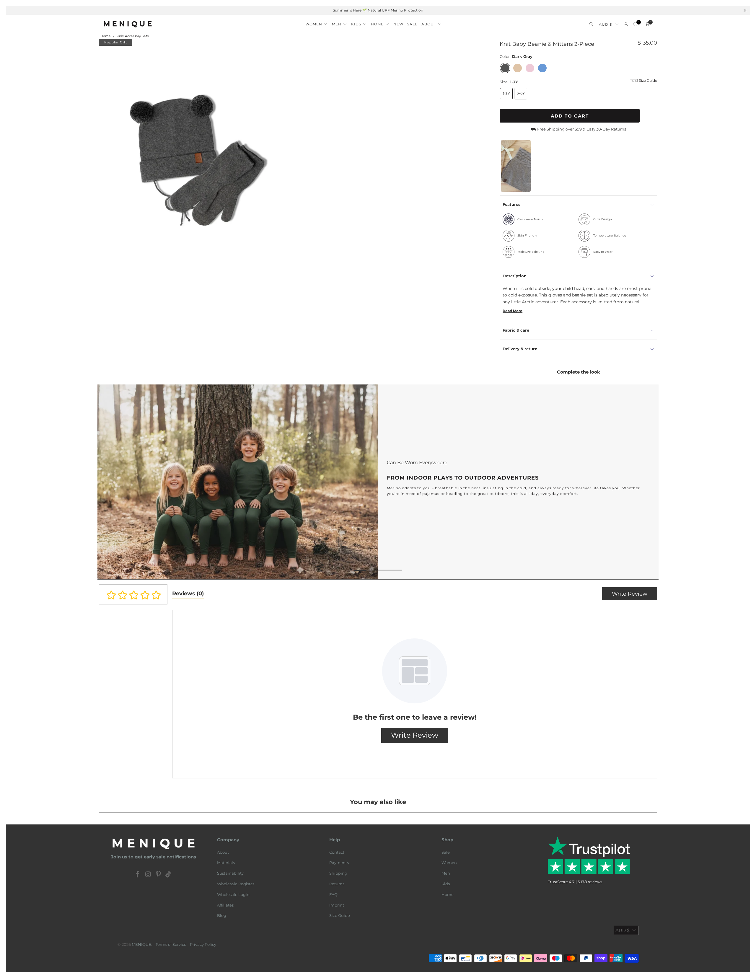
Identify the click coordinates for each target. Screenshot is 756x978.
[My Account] (626, 24)
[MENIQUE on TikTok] (168, 874)
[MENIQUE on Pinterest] (158, 874)
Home (447, 894)
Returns (336, 883)
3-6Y (521, 93)
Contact (336, 852)
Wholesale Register (235, 883)
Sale (445, 852)
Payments (339, 862)
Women (449, 862)
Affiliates (225, 905)
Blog (221, 915)
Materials (226, 862)
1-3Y (506, 93)
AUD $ (605, 24)
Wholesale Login (233, 894)
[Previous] (111, 482)
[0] (635, 24)
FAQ (333, 894)
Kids (445, 883)
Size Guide (339, 915)
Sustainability (230, 873)
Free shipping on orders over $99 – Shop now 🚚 (416, 10)
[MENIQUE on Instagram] (148, 874)
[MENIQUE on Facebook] (137, 874)
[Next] (645, 482)
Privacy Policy (203, 944)
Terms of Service (171, 944)
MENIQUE (141, 944)
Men (445, 873)
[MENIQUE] (127, 24)
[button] (316, 22)
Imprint (336, 905)
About (223, 852)
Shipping (338, 873)
